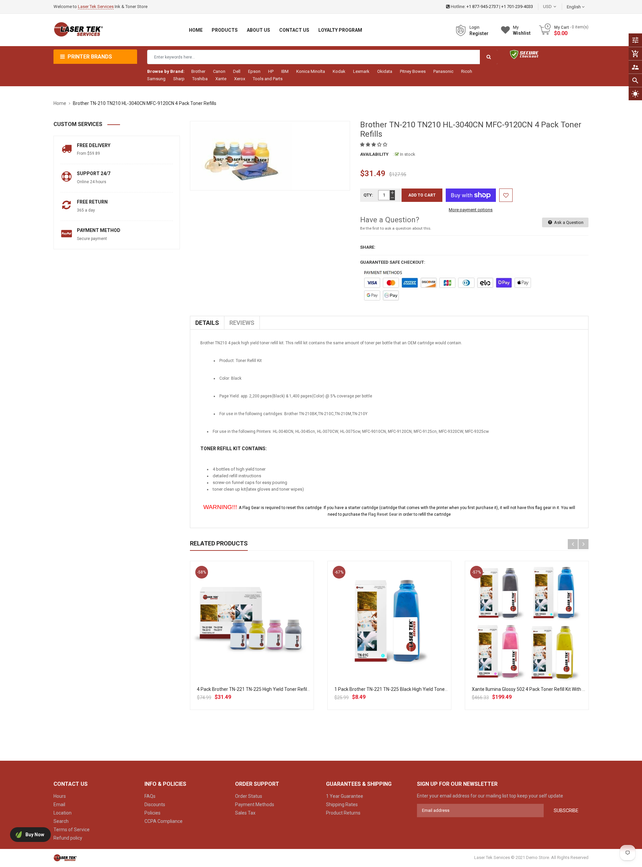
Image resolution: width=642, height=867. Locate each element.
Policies (152, 813)
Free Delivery (93, 145)
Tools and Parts (268, 78)
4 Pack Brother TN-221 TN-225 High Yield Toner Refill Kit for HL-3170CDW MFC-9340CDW (290, 689)
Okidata (384, 71)
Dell (236, 71)
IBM (285, 71)
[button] (374, 144)
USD (557, 6)
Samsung (156, 78)
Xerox (239, 78)
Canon (219, 71)
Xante (220, 78)
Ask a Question (568, 222)
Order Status (248, 796)
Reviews (241, 322)
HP (271, 71)
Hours (60, 796)
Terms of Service (72, 829)
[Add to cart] (251, 644)
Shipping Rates (342, 804)
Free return (92, 202)
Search (61, 821)
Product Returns (343, 813)
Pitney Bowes (413, 71)
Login (474, 27)
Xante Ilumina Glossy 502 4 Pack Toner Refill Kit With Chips (533, 689)
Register (479, 33)
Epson (254, 71)
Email (59, 804)
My (522, 30)
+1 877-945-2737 (482, 6)
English (574, 6)
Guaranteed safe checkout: (392, 262)
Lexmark (361, 71)
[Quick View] (266, 644)
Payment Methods (254, 804)
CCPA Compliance (163, 821)
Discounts (154, 804)
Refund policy (68, 838)
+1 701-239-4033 (517, 6)
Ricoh (466, 71)
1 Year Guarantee (344, 796)
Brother (198, 71)
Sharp (179, 78)
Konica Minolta (310, 71)
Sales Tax (245, 813)
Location (63, 813)
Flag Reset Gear (383, 514)
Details (207, 322)
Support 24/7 (93, 173)
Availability (374, 154)
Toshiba (200, 78)
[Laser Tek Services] (65, 857)
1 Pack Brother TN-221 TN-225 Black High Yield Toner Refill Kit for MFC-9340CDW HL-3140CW (432, 689)
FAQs (149, 796)
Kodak (339, 71)
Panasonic (443, 71)
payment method (98, 230)
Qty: (368, 195)
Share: (368, 247)
